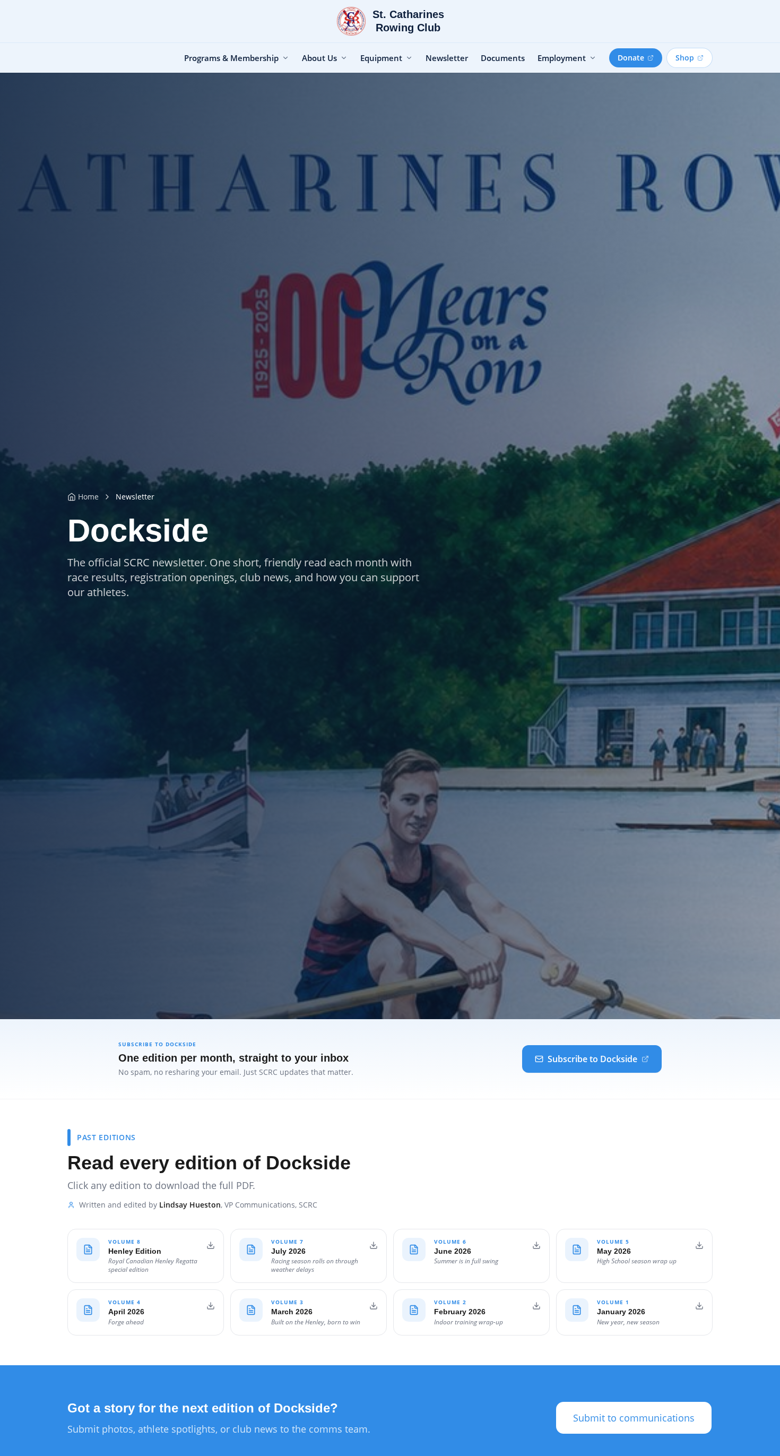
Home (88, 497)
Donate (631, 58)
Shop (684, 58)
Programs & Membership (231, 58)
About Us (319, 58)
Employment (562, 58)
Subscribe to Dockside (592, 1059)
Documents (503, 58)
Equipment (381, 58)
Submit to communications (634, 1417)
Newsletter (447, 58)
